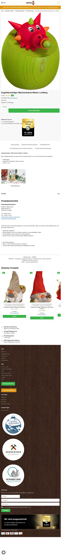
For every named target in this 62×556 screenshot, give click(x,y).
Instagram (4, 399)
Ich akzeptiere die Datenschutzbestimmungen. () (17, 507)
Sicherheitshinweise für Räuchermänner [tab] (21, 148)
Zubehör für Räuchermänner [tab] (29, 144)
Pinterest (3, 401)
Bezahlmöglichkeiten (6, 375)
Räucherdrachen (30, 10)
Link (29, 507)
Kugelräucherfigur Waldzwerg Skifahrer (14, 307)
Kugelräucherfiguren (20, 10)
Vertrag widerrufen (8, 383)
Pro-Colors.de (5, 410)
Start (2, 10)
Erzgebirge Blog (5, 354)
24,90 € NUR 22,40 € (53, 7)
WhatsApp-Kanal (5, 403)
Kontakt (3, 358)
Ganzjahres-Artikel (9, 10)
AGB (2, 379)
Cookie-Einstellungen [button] (9, 390)
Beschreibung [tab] (15, 144)
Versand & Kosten (6, 373)
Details (14, 316)
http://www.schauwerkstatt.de (8, 218)
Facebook (3, 397)
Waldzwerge (20, 305)
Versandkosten (13, 98)
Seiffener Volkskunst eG (32, 262)
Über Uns (3, 351)
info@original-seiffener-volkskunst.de (10, 217)
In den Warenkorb (34, 110)
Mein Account (4, 367)
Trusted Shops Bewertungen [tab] (43, 148)
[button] (58, 3)
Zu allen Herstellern (6, 369)
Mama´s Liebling (33, 260)
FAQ (2, 371)
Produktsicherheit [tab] (45, 144)
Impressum (4, 356)
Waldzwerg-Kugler (10, 305)
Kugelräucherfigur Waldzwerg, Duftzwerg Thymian (42, 308)
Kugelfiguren (18, 258)
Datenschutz (4, 360)
